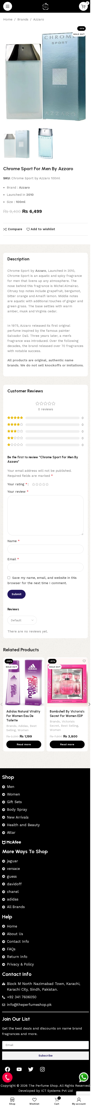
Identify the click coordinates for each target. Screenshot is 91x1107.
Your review (18, 492)
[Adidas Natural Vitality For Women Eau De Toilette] (23, 682)
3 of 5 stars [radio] (40, 484)
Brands (22, 19)
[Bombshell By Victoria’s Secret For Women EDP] (67, 682)
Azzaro (38, 19)
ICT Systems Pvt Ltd (57, 1091)
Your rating (17, 484)
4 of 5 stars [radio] (43, 484)
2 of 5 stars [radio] (37, 484)
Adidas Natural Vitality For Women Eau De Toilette (23, 716)
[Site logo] (45, 6)
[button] (7, 75)
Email (13, 559)
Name (13, 541)
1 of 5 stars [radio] (33, 484)
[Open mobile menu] (7, 6)
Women (23, 730)
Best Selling (69, 725)
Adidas (23, 726)
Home (7, 19)
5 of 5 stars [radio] (47, 484)
